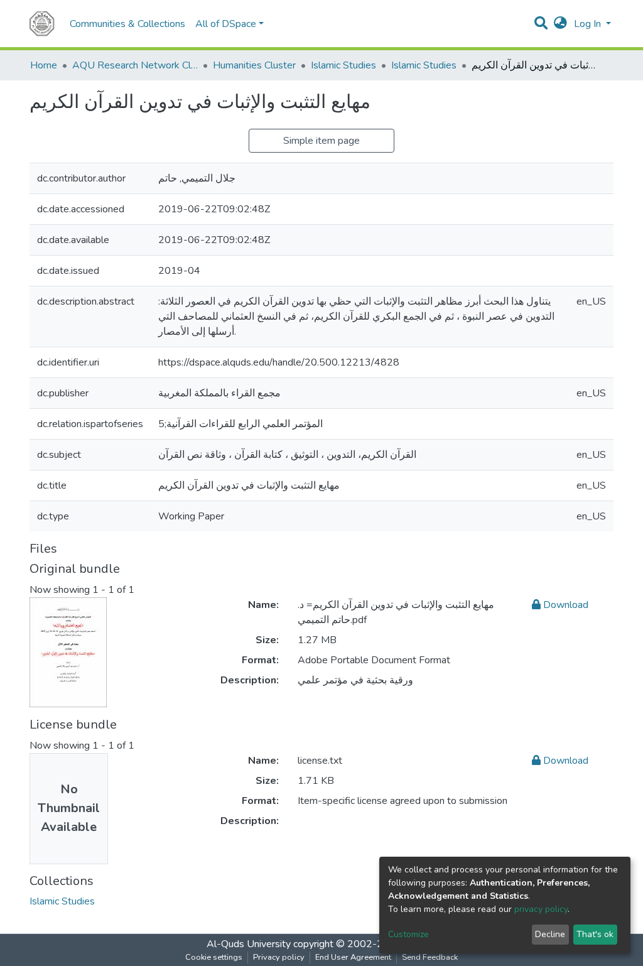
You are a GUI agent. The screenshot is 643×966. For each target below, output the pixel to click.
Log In (588, 24)
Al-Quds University (249, 944)
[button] (560, 23)
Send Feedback (430, 957)
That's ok (594, 934)
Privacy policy (279, 957)
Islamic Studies (343, 65)
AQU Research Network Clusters (135, 65)
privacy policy (541, 909)
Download (564, 605)
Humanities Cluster (254, 65)
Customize (408, 934)
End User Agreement (353, 957)
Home (43, 65)
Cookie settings (213, 957)
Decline (550, 934)
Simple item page (321, 141)
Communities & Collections (127, 24)
